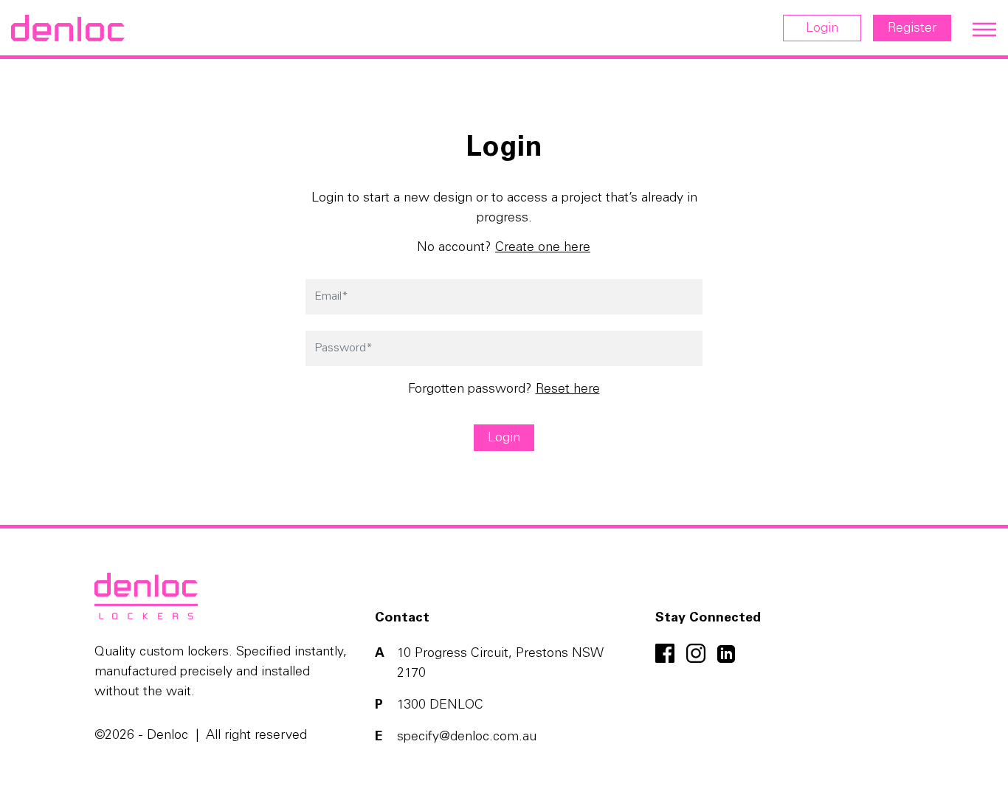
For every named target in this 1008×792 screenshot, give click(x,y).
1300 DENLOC (440, 705)
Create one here (542, 248)
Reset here (568, 389)
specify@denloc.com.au (466, 737)
